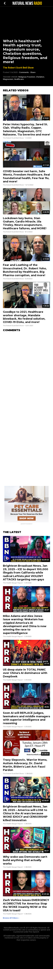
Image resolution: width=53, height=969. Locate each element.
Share (32, 72)
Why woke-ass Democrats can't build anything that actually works (25, 860)
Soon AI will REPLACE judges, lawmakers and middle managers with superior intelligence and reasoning (26, 718)
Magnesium (8, 79)
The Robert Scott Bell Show (18, 67)
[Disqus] (26, 370)
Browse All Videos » (11, 918)
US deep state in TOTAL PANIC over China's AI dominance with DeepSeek (25, 673)
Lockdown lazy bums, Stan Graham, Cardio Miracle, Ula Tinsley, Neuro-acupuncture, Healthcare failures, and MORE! (24, 223)
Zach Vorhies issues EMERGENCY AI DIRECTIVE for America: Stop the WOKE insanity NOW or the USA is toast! (26, 905)
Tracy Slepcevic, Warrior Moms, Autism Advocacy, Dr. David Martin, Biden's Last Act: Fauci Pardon (25, 765)
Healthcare (19, 79)
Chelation (40, 77)
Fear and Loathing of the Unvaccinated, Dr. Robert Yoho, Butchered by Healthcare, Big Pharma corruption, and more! (25, 270)
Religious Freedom (26, 77)
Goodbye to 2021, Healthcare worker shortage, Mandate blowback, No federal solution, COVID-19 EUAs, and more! (24, 317)
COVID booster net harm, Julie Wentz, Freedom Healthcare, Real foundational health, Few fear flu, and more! (26, 176)
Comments (24, 72)
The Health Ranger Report (13, 583)
